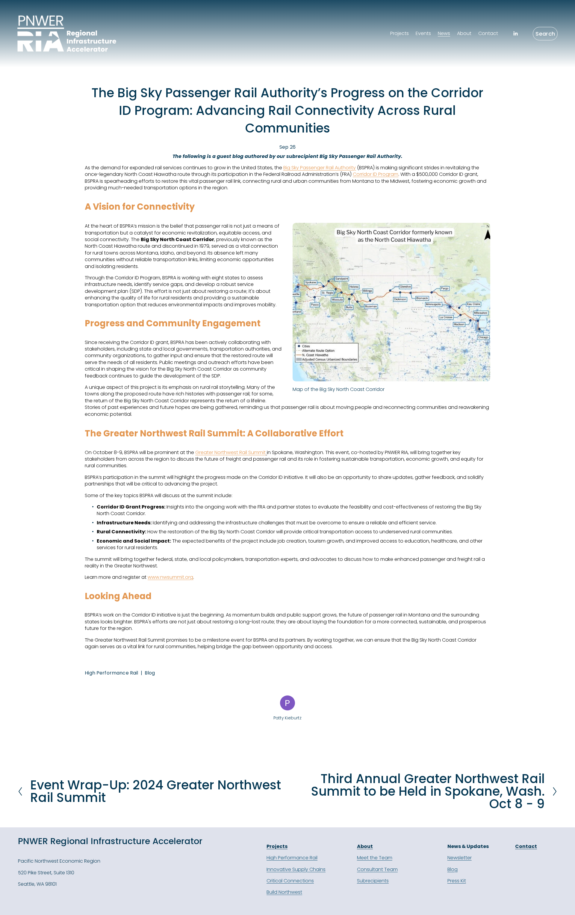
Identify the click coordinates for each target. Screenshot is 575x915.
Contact (488, 33)
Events (423, 33)
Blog (150, 672)
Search (545, 33)
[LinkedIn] (515, 33)
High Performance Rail (111, 672)
